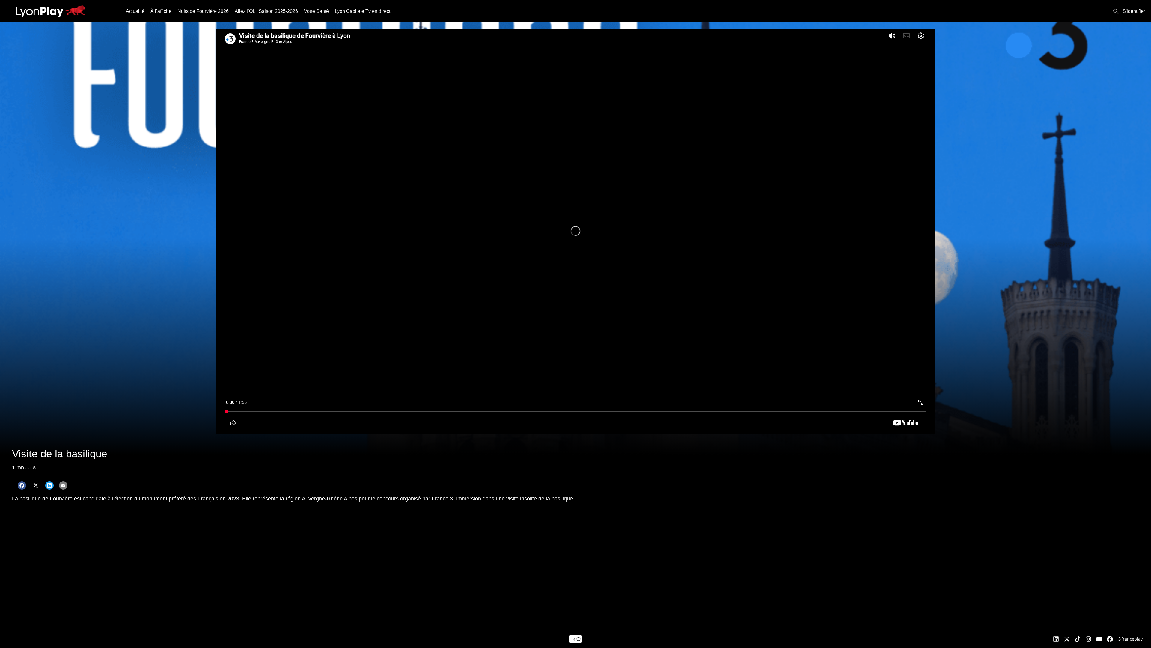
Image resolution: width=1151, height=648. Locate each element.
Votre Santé (316, 11)
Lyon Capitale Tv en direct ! (364, 11)
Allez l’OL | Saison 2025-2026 (266, 11)
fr (572, 639)
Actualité (135, 11)
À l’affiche (160, 11)
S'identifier (1134, 11)
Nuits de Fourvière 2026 (203, 11)
